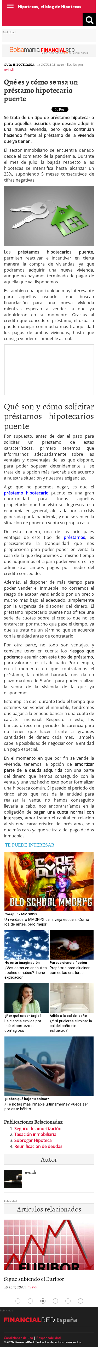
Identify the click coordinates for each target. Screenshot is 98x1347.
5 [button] (68, 1301)
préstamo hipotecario (26, 493)
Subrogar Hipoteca (33, 1140)
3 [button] (42, 1301)
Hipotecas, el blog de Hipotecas (49, 6)
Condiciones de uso (18, 1337)
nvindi (9, 69)
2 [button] (30, 1301)
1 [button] (17, 1301)
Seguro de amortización (37, 1128)
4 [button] (55, 1301)
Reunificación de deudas (38, 1146)
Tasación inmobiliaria (35, 1134)
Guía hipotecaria (19, 64)
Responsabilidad (48, 1337)
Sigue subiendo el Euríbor (34, 1278)
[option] (49, 1256)
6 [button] (80, 1301)
